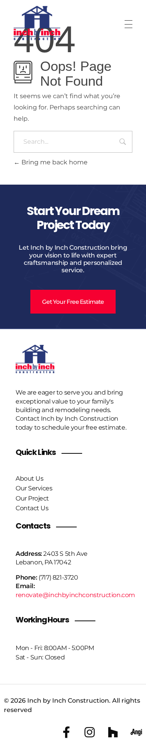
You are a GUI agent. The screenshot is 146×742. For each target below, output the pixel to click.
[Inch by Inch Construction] (37, 23)
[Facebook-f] (66, 732)
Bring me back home (54, 162)
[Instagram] (89, 732)
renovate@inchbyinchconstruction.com (75, 595)
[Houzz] (113, 732)
